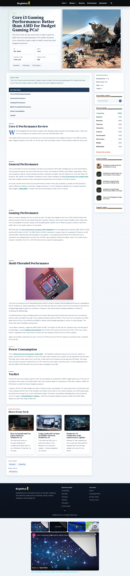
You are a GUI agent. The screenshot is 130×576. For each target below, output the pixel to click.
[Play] (77, 526)
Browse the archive (103, 152)
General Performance (17, 98)
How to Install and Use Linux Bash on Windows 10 (20, 435)
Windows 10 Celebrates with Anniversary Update (75, 435)
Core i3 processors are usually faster (75, 176)
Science (82, 3)
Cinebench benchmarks (32, 330)
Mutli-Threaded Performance (20, 107)
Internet (109, 117)
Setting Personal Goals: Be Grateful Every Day (112, 166)
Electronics (109, 139)
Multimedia (109, 146)
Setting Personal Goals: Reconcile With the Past (111, 182)
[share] (95, 534)
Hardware (16, 65)
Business (109, 120)
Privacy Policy (94, 497)
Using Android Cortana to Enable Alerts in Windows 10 (49, 435)
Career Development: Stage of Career (112, 198)
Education (103, 3)
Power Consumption (17, 111)
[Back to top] (65, 511)
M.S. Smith (17, 51)
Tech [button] (64, 3)
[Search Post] (120, 101)
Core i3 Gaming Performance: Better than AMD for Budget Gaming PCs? (63, 535)
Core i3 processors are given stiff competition (37, 230)
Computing (26, 65)
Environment (92, 3)
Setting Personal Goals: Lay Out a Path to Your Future (112, 174)
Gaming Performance (17, 103)
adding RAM (23, 189)
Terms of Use (94, 500)
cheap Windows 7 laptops (30, 396)
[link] (34, 535)
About (91, 491)
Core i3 (23, 131)
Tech (14, 13)
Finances (109, 124)
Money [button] (72, 3)
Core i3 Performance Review (20, 94)
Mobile (109, 143)
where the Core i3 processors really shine (28, 354)
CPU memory (36, 65)
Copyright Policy (94, 494)
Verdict (12, 115)
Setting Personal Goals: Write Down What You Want (112, 190)
